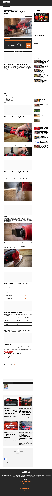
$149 (27, 285)
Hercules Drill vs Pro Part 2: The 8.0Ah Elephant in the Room (44, 70)
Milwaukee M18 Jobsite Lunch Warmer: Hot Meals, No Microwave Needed (44, 132)
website (14, 364)
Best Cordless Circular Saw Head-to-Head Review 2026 (44, 66)
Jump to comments (29, 16)
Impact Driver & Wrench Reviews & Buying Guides (25, 408)
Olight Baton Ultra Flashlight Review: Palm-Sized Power (44, 120)
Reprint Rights (22, 483)
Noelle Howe (21, 415)
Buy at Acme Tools (8, 351)
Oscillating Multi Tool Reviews (8, 10)
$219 (15, 286)
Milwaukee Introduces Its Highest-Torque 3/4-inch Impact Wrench (25, 412)
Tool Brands (30, 481)
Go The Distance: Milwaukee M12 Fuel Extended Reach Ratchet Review (25, 437)
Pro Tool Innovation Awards (26, 484)
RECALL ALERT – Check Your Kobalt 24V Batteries (44, 142)
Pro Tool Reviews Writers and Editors (26, 488)
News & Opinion (6, 432)
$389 (25, 295)
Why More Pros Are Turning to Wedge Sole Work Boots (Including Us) (44, 115)
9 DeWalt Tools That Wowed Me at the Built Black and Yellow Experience (44, 61)
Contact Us (26, 490)
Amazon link (38, 10)
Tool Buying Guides (29, 483)
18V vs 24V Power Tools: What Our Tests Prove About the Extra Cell (44, 80)
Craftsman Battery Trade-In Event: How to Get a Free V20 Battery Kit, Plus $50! (44, 146)
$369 (25, 292)
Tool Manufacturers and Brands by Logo (26, 486)
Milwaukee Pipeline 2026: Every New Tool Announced (10, 435)
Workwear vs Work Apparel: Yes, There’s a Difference (43, 100)
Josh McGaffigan (22, 441)
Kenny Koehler (11, 384)
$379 (25, 296)
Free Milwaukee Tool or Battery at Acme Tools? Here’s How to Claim (10, 411)
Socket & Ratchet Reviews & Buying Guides (24, 432)
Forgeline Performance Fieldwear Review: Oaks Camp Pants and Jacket (43, 110)
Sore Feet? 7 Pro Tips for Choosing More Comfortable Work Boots (44, 105)
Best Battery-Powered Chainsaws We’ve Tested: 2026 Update (44, 75)
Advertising (25, 481)
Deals (5, 408)
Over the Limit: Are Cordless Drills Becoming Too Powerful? (44, 137)
